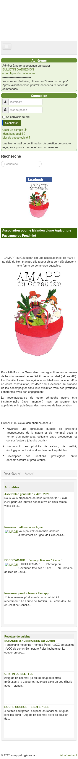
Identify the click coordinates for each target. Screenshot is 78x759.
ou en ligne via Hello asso (18, 73)
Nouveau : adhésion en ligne (23, 527)
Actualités (12, 487)
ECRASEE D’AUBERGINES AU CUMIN (29, 641)
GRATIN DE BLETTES (18, 674)
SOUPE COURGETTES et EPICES (26, 707)
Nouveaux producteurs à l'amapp (26, 593)
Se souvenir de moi (18, 117)
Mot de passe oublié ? (16, 137)
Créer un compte (13, 130)
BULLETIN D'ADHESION (18, 69)
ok (55, 5)
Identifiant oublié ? (13, 133)
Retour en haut (67, 755)
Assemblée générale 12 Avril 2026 (26, 494)
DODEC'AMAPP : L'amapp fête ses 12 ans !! (33, 560)
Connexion (11, 123)
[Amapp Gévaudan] (39, 198)
